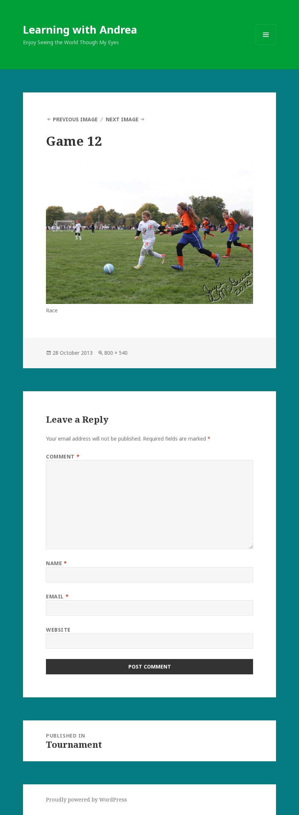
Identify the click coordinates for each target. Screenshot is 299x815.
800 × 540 (116, 352)
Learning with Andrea (80, 29)
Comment (62, 456)
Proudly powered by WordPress (86, 799)
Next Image (122, 119)
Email (57, 596)
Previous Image (75, 119)
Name (56, 563)
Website (58, 629)
